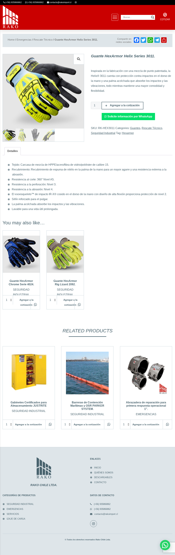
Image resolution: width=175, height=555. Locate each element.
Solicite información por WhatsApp (129, 116)
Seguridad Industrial (103, 133)
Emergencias (24, 39)
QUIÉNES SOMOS (103, 472)
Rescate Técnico (42, 39)
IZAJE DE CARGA (16, 519)
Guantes (135, 128)
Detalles (12, 151)
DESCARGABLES (103, 477)
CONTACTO (100, 482)
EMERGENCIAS (15, 509)
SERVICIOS (13, 514)
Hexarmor (128, 133)
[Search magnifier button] (152, 17)
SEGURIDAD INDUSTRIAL (20, 504)
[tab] (12, 151)
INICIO (97, 467)
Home (11, 39)
